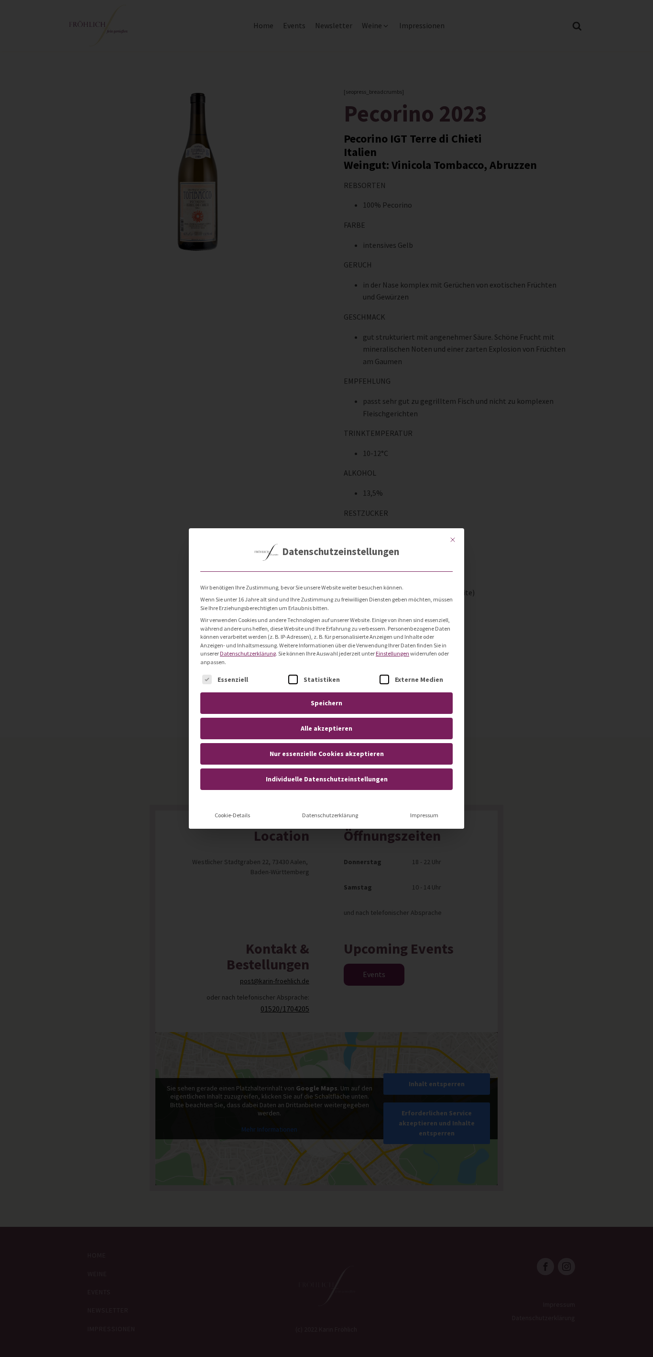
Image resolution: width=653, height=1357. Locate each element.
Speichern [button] (326, 703)
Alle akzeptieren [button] (326, 728)
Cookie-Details (232, 815)
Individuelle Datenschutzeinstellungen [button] (327, 779)
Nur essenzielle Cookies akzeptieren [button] (327, 753)
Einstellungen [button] (392, 653)
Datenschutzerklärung (248, 653)
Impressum (424, 815)
